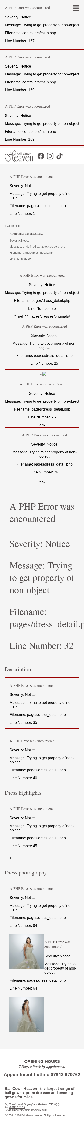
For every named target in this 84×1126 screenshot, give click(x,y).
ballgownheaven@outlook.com (29, 1110)
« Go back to (35, 242)
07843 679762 (17, 1107)
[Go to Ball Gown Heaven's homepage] (17, 163)
